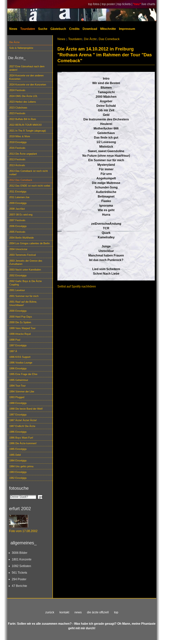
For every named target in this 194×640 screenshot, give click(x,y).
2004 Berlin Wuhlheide (21, 237)
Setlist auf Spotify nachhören (76, 286)
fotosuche (19, 488)
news (78, 612)
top (116, 612)
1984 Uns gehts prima (21, 466)
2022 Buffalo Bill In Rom (22, 119)
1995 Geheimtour (18, 380)
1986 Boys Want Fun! (21, 437)
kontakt (64, 612)
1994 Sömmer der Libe (21, 391)
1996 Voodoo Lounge (20, 362)
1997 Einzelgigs (18, 345)
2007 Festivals (17, 220)
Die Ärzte (14, 42)
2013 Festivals (17, 159)
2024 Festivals (17, 90)
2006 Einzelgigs (18, 226)
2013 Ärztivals (17, 165)
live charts (148, 4)
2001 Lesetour (17, 290)
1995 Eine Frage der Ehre (23, 374)
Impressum (127, 28)
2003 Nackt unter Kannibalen (25, 269)
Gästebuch (58, 28)
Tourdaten (27, 28)
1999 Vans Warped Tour (22, 328)
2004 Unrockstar (18, 249)
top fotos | (95, 4)
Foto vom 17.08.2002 (23, 531)
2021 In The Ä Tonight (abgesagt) (27, 130)
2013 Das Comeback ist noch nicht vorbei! (28, 173)
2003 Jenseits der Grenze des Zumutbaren (25, 262)
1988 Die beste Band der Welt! (26, 408)
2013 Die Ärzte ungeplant (23, 153)
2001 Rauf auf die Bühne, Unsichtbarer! (23, 303)
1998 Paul (14, 339)
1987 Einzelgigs (18, 414)
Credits (74, 28)
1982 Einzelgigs (18, 478)
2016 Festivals (17, 147)
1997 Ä (13, 351)
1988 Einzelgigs (18, 403)
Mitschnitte (108, 28)
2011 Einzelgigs (18, 191)
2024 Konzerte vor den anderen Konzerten (26, 77)
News (13, 28)
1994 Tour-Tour (17, 385)
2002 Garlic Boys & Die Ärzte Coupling (25, 283)
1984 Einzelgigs (18, 460)
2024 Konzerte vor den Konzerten (27, 84)
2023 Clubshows (18, 107)
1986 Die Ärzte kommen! (23, 443)
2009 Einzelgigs (18, 203)
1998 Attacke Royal (20, 333)
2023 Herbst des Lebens (22, 101)
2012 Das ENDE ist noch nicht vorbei (29, 185)
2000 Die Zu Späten (20, 322)
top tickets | (125, 4)
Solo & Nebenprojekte (21, 47)
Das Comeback (109, 39)
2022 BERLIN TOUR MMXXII (25, 124)
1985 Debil (15, 454)
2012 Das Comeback (20, 180)
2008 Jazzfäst (17, 208)
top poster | (109, 4)
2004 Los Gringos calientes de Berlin (29, 243)
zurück (49, 612)
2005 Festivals (17, 231)
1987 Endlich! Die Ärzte (22, 426)
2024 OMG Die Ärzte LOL (23, 96)
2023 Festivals (17, 113)
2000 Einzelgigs (18, 310)
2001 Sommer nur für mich (23, 296)
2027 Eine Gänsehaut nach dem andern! (27, 68)
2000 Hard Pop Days (20, 316)
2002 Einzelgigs (18, 275)
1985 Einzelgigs (18, 449)
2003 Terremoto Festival (22, 254)
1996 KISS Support (20, 357)
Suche (42, 28)
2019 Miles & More (19, 136)
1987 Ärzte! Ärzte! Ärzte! (23, 420)
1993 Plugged (16, 397)
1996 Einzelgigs (18, 368)
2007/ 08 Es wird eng (20, 214)
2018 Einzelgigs (18, 142)
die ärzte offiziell (98, 612)
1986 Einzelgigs (18, 431)
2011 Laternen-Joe (19, 197)
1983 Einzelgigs (18, 472)
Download (90, 28)
